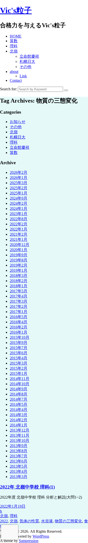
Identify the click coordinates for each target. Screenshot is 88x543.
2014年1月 (18, 425)
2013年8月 (18, 451)
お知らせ (17, 122)
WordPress (41, 536)
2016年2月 (18, 327)
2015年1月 (18, 373)
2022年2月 (18, 224)
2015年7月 (18, 348)
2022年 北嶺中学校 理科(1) (27, 486)
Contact (16, 80)
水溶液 (47, 521)
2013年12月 (19, 430)
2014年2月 (18, 420)
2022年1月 (18, 229)
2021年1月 (18, 239)
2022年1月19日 (12, 506)
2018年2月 (18, 281)
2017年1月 (18, 312)
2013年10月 (19, 440)
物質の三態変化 (68, 521)
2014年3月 (18, 415)
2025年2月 (18, 188)
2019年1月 (18, 270)
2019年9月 (18, 255)
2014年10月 (19, 384)
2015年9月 (18, 342)
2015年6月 (18, 353)
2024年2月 (18, 203)
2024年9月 (18, 198)
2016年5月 (18, 317)
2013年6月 (18, 461)
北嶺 (14, 51)
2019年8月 (18, 260)
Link (23, 76)
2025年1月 (18, 193)
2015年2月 (18, 368)
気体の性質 (29, 521)
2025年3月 (18, 183)
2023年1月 (18, 214)
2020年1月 (18, 250)
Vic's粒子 (16, 10)
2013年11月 (19, 435)
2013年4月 (18, 471)
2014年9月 (18, 389)
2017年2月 (18, 306)
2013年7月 (18, 456)
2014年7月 (18, 399)
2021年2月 (18, 234)
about (14, 71)
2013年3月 (18, 477)
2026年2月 (18, 172)
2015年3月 (18, 363)
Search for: (8, 89)
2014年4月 (18, 409)
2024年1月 (18, 208)
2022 (4, 521)
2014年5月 (18, 404)
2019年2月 (18, 265)
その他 (25, 67)
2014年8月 (18, 394)
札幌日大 (27, 61)
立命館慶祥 (29, 56)
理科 (14, 46)
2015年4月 (18, 358)
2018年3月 (18, 275)
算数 (14, 41)
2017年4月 (18, 296)
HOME (16, 36)
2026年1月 (18, 178)
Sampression (28, 541)
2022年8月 (18, 219)
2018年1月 (18, 286)
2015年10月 (19, 337)
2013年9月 (18, 446)
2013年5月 (18, 466)
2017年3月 (18, 301)
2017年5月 (18, 291)
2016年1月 (18, 332)
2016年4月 (18, 322)
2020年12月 (19, 245)
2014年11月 (19, 379)
